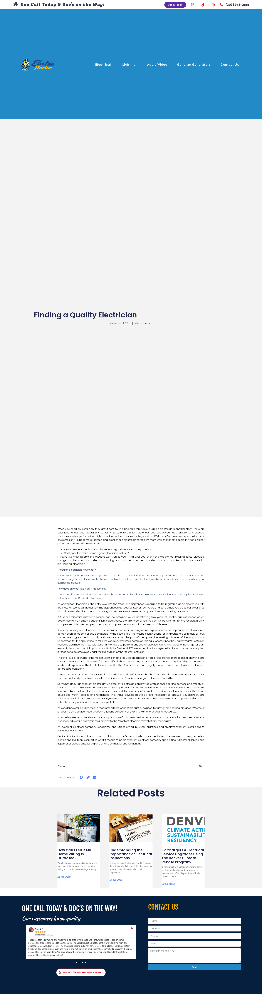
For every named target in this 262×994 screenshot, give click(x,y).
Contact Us (230, 64)
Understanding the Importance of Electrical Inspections (130, 854)
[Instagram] (192, 4)
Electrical (103, 64)
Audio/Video (157, 64)
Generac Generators (194, 64)
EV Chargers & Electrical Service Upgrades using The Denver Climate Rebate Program (183, 856)
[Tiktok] (203, 4)
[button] (81, 777)
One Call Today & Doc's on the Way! (63, 5)
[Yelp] (213, 4)
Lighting (129, 64)
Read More (64, 877)
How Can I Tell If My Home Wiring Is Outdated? (74, 854)
